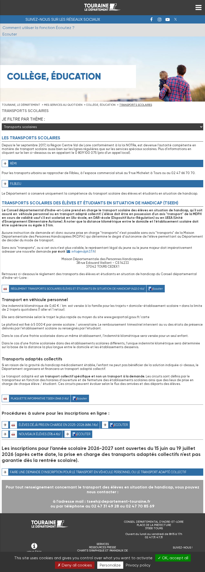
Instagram (160, 20)
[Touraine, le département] (102, 9)
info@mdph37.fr (83, 251)
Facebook (152, 20)
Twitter (176, 20)
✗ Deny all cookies (75, 565)
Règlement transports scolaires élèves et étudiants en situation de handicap (77, 288)
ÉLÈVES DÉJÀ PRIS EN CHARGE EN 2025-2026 (58, 425)
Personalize (110, 565)
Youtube (168, 20)
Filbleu (15, 184)
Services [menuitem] (102, 544)
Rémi (13, 163)
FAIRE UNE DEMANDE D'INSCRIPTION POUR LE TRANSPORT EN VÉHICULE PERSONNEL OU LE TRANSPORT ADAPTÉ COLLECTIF (98, 472)
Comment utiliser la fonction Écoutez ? (38, 27)
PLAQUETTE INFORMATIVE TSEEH (39, 398)
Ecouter (157, 288)
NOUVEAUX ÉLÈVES (39, 434)
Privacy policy (138, 565)
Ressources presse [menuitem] (102, 547)
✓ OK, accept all (173, 557)
